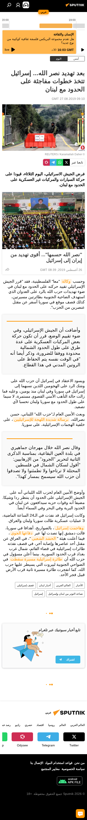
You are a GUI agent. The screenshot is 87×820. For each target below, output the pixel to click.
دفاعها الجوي (21, 533)
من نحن (79, 763)
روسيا (51, 725)
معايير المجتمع (50, 769)
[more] (7, 269)
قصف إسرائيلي (25, 585)
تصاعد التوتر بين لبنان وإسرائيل (65, 593)
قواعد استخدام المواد (58, 763)
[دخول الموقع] (18, 4)
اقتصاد (40, 725)
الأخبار (79, 585)
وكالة (66, 281)
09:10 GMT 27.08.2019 (68, 99)
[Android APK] (69, 781)
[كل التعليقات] (80, 813)
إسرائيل (38, 593)
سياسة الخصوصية (73, 769)
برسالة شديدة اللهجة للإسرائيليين (41, 419)
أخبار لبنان (45, 585)
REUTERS (51, 154)
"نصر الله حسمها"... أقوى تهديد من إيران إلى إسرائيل (46, 257)
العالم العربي (63, 585)
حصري (28, 725)
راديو (17, 725)
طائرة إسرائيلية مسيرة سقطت (36, 559)
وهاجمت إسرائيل (69, 528)
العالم (62, 725)
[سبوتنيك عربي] (75, 6)
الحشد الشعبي (44, 538)
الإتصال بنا (36, 763)
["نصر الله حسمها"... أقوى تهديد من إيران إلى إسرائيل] (43, 220)
